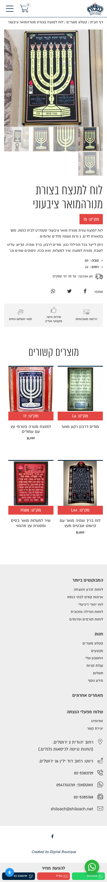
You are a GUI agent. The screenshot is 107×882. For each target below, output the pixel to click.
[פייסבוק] (85, 291)
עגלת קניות (94, 665)
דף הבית (96, 22)
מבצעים (97, 651)
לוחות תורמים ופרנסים (86, 619)
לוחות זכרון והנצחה (88, 589)
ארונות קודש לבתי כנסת (85, 597)
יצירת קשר (95, 728)
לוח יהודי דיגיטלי (90, 604)
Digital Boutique (63, 852)
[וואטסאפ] (53, 291)
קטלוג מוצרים (76, 22)
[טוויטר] (69, 291)
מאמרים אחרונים (87, 695)
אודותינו (97, 721)
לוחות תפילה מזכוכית (87, 612)
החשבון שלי (94, 658)
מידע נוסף (95, 680)
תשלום (98, 673)
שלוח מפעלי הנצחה (85, 712)
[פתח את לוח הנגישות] (9, 872)
